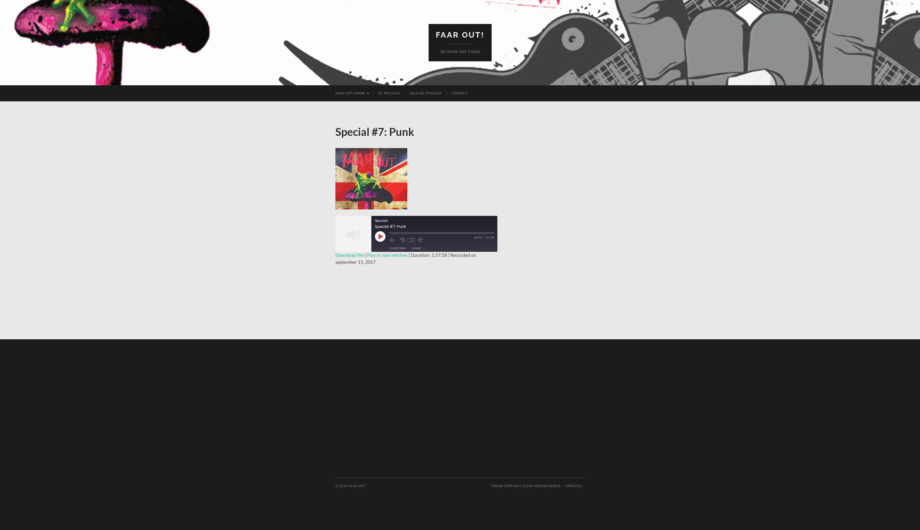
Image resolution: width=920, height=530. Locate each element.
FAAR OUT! (460, 34)
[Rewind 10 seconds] (402, 240)
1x (411, 240)
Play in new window (387, 255)
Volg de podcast (425, 93)
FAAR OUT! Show (350, 93)
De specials (389, 93)
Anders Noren (547, 486)
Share (416, 248)
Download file (349, 255)
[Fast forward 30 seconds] (422, 240)
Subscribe (398, 248)
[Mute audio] (393, 240)
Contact (459, 93)
